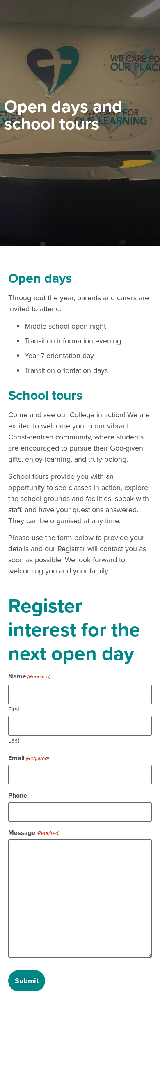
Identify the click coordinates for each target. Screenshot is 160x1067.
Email (28, 758)
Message (33, 833)
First (13, 709)
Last (13, 740)
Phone (17, 795)
